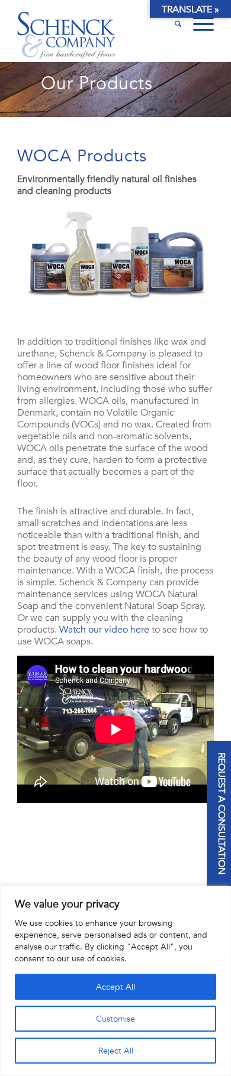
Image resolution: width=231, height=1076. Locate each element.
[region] (115, 981)
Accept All (115, 986)
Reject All (115, 1050)
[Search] (172, 23)
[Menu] (197, 23)
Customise (115, 1018)
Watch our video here (104, 630)
